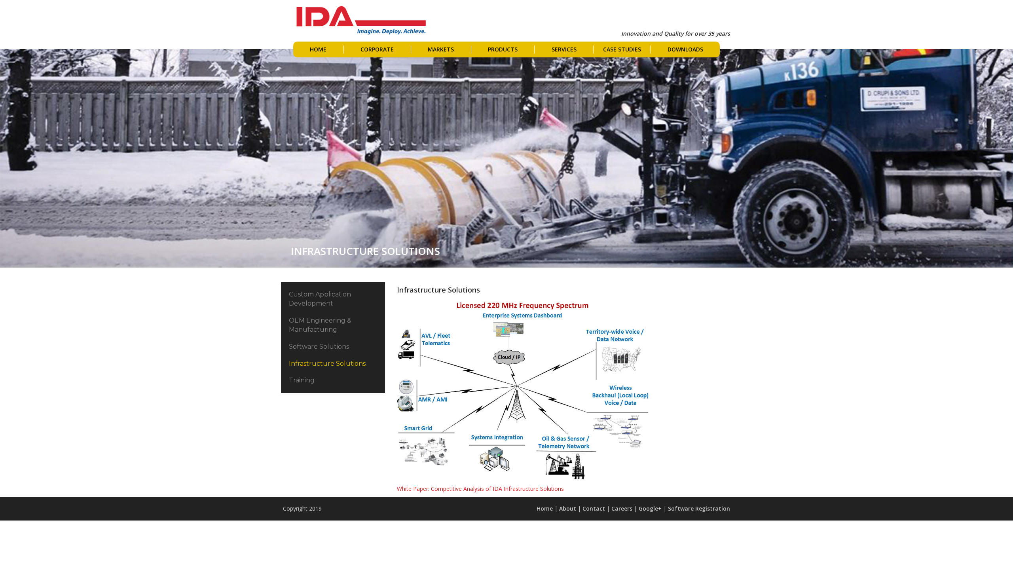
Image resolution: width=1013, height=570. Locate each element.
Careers (621, 508)
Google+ (650, 508)
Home (545, 508)
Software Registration (699, 508)
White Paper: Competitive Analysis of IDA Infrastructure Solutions (480, 488)
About (567, 508)
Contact (593, 508)
